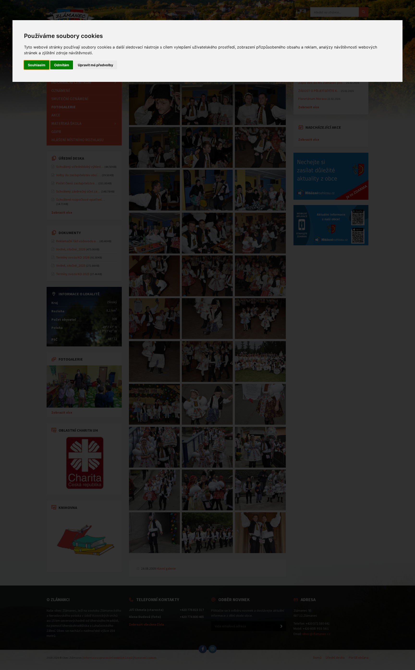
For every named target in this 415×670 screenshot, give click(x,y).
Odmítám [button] (61, 65)
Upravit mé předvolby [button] (95, 65)
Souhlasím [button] (36, 65)
